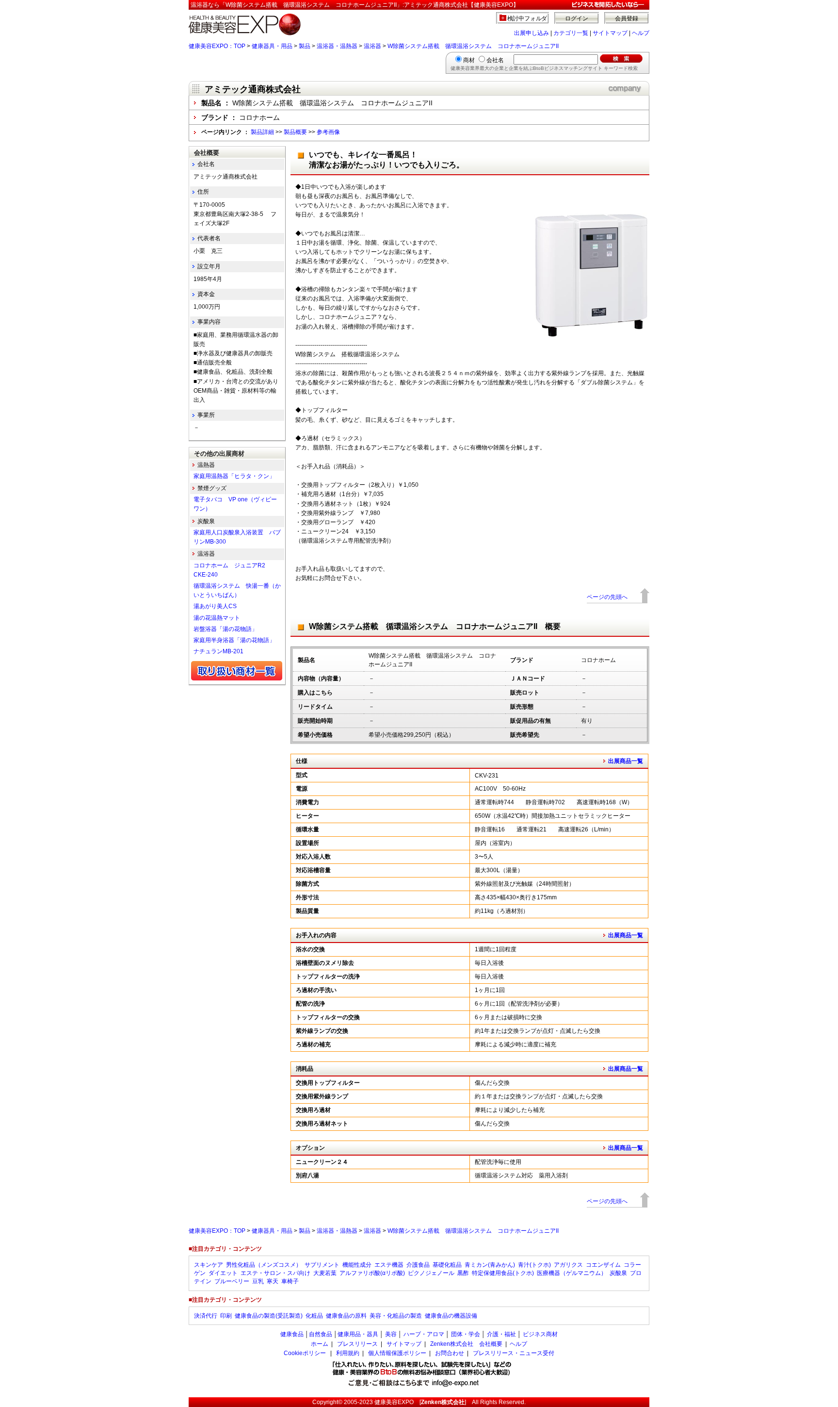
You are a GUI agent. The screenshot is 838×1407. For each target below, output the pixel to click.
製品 (304, 46)
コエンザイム (603, 1264)
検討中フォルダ (527, 18)
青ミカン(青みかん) (490, 1264)
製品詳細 (262, 132)
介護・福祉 (501, 1334)
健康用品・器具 (358, 1334)
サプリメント (322, 1264)
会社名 (495, 60)
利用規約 (347, 1353)
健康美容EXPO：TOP (217, 46)
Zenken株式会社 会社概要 (466, 1344)
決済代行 (205, 1315)
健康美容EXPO (394, 1402)
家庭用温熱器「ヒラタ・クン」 (234, 476)
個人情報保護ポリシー (397, 1353)
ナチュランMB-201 (218, 651)
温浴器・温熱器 (337, 46)
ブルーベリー (231, 1281)
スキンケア (208, 1264)
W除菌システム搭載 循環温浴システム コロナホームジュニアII (473, 46)
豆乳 (258, 1281)
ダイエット (223, 1273)
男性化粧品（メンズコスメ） (264, 1264)
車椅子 (290, 1281)
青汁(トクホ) (534, 1264)
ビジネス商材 (540, 1334)
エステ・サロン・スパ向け (275, 1273)
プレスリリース (357, 1344)
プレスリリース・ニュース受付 (513, 1353)
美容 (391, 1334)
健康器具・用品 (272, 46)
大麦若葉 (325, 1273)
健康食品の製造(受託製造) (269, 1315)
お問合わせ (449, 1353)
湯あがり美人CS (215, 606)
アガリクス (568, 1264)
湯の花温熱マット (216, 617)
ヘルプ (640, 33)
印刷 (226, 1315)
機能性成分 (356, 1264)
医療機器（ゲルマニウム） (572, 1273)
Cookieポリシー (305, 1353)
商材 (469, 60)
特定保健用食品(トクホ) (503, 1273)
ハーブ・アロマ (423, 1334)
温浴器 (372, 46)
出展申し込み (531, 33)
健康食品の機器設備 (451, 1315)
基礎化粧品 (447, 1264)
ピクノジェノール (431, 1273)
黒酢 (463, 1273)
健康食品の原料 (346, 1315)
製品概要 (295, 132)
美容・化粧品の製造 (396, 1315)
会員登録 (626, 18)
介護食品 (418, 1264)
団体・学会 (465, 1334)
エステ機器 (388, 1264)
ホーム (319, 1344)
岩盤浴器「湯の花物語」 (225, 629)
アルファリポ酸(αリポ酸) (372, 1273)
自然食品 (320, 1334)
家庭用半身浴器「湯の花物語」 (234, 640)
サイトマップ (610, 33)
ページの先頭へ (607, 597)
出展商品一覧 (625, 761)
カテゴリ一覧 (570, 33)
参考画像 (328, 132)
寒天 (272, 1281)
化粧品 (314, 1315)
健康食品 (292, 1334)
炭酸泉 (618, 1273)
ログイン (576, 18)
